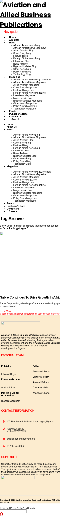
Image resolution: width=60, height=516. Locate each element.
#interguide (30, 313)
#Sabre (40, 313)
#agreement (7, 313)
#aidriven (19, 313)
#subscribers (51, 313)
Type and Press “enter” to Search (17, 508)
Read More (6, 311)
